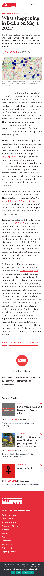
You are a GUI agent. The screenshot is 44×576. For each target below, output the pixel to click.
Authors (5, 529)
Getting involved (9, 515)
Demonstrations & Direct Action (23, 343)
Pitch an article (8, 518)
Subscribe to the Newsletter (16, 510)
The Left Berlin (11, 52)
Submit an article (9, 522)
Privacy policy (28, 572)
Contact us (6, 540)
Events (5, 533)
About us (6, 537)
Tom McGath (9, 450)
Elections (21, 434)
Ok (13, 572)
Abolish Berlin (25, 468)
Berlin (24, 14)
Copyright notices (9, 551)
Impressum (7, 544)
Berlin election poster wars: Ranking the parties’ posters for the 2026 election (29, 442)
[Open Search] (32, 5)
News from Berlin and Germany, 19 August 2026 (29, 410)
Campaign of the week (11, 526)
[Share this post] (41, 403)
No (19, 572)
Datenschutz (7, 548)
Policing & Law (23, 465)
